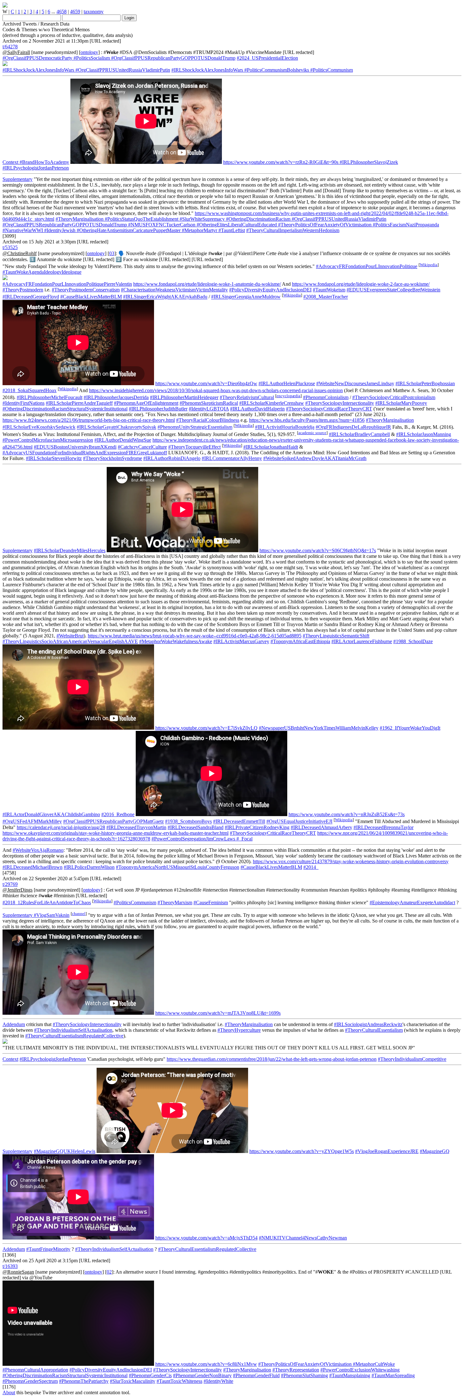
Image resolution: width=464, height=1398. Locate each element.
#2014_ (310, 867)
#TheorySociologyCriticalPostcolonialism (393, 397)
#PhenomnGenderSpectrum (30, 1381)
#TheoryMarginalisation (80, 219)
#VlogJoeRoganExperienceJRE (387, 1151)
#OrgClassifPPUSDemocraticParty (37, 58)
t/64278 (10, 46)
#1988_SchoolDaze (413, 641)
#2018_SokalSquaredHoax (30, 390)
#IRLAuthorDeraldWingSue (122, 440)
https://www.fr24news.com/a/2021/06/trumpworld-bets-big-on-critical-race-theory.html (89, 420)
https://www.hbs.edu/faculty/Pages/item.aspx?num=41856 (307, 420)
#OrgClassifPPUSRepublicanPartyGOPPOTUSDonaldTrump (172, 58)
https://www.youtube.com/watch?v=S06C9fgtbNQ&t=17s (317, 550)
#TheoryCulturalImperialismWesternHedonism (292, 230)
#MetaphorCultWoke (373, 1364)
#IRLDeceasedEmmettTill (239, 821)
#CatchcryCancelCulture (142, 447)
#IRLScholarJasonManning (423, 434)
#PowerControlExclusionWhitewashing (360, 1369)
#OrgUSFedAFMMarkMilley (32, 821)
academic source (312, 432)
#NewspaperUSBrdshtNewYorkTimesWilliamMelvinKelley (318, 728)
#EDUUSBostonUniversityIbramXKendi (75, 447)
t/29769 (10, 884)
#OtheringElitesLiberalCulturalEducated (236, 224)
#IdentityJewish (59, 230)
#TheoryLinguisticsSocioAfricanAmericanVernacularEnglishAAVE (70, 641)
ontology (89, 52)
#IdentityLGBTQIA (209, 408)
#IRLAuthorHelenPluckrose (287, 383)
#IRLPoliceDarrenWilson (89, 867)
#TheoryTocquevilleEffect (194, 447)
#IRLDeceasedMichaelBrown (32, 867)
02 (109, 1272)
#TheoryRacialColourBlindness (207, 420)
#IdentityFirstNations (24, 403)
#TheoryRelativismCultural (247, 397)
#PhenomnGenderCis (150, 1375)
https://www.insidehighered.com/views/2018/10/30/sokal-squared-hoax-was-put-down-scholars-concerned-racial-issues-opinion (216, 390)
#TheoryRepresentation (295, 1369)
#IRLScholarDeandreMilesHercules (69, 550)
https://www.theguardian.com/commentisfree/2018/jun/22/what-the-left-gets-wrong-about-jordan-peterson (272, 1059)
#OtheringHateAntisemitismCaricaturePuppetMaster (128, 230)
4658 (62, 11)
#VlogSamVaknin (51, 915)
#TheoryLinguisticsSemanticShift (336, 635)
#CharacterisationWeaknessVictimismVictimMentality (174, 289)
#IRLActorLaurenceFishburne (361, 641)
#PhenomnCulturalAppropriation (35, 1369)
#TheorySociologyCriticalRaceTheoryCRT (329, 408)
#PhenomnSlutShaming (304, 1375)
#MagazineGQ (434, 1151)
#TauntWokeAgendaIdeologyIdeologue (42, 272)
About (9, 1392)
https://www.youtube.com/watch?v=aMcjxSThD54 (206, 1237)
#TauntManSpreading (393, 1375)
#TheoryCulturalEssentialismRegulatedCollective (74, 1035)
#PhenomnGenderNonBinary (202, 1375)
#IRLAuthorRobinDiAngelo (171, 458)
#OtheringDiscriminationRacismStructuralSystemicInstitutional (65, 408)
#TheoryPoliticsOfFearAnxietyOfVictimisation (324, 224)
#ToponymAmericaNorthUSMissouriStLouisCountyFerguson (177, 867)
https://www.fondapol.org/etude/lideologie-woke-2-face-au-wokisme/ (361, 284)
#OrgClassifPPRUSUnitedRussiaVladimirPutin (122, 70)
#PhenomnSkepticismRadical (209, 403)
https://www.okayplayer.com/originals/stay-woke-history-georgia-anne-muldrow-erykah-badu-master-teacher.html (116, 833)
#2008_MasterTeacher (325, 297)
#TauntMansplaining (349, 1375)
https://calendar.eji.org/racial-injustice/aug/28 (61, 827)
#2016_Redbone (117, 814)
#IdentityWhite (218, 1381)
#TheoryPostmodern (23, 289)
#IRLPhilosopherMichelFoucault (49, 397)
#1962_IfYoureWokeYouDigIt (410, 728)
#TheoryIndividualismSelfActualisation (73, 1030)
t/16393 (10, 1266)
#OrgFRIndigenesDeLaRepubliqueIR (353, 427)
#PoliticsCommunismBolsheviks (276, 70)
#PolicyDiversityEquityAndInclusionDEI (270, 289)
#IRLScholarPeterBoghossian (425, 383)
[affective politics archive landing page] (5, 6)
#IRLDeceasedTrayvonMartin (136, 827)
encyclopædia (288, 395)
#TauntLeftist (231, 230)
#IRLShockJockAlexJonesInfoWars (38, 70)
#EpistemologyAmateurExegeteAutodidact (412, 902)
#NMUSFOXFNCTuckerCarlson (161, 224)
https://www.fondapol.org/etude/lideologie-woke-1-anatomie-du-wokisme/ (207, 284)
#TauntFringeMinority (48, 1249)
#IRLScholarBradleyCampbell (359, 434)
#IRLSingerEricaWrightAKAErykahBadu (165, 297)
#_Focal (244, 838)
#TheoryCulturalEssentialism (374, 1030)
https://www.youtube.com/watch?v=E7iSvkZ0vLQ (206, 728)
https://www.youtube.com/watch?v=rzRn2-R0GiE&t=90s (280, 162)
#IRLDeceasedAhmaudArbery (321, 827)
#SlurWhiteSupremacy (201, 219)
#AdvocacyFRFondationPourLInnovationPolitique (366, 266)
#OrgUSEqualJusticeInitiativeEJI (299, 821)
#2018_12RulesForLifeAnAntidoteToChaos (47, 902)
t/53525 (10, 247)
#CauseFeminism (210, 902)
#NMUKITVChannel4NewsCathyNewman (303, 1237)
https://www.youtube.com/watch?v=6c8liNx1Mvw (206, 1364)
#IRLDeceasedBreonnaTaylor (383, 827)
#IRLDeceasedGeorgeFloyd (31, 297)
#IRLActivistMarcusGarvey (241, 641)
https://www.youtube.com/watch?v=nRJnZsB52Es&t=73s (347, 814)
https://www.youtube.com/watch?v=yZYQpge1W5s (301, 1151)
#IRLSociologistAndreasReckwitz (368, 1024)
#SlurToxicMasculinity (132, 1381)
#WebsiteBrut (70, 635)
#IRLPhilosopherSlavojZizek (368, 162)
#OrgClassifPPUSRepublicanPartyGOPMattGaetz (113, 821)
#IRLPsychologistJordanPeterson (36, 167)
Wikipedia (428, 264)
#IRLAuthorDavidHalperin (257, 408)
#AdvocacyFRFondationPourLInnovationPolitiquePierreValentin (67, 284)
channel (79, 913)
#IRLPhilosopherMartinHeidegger (184, 397)
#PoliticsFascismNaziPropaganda (405, 224)
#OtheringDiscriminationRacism (257, 219)
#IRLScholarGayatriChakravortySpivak (116, 427)
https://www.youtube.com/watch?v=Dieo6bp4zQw (206, 383)
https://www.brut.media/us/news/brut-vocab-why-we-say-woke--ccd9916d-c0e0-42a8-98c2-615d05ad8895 (194, 635)
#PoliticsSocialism (91, 58)
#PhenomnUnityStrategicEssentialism (195, 427)
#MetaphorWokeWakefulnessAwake (175, 641)
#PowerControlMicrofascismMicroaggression (48, 440)
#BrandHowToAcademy (43, 162)
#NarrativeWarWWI (23, 230)
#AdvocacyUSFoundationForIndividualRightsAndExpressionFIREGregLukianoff (85, 452)
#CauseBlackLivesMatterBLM (91, 297)
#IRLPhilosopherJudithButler (158, 408)
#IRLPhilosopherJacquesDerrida (116, 397)
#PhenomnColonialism (325, 397)
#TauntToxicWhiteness (179, 1381)
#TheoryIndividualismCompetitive (412, 1059)
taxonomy (94, 11)
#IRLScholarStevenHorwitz (54, 458)
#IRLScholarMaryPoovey (401, 403)
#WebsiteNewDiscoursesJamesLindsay (355, 383)
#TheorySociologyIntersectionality (339, 403)
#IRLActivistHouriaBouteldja (284, 427)
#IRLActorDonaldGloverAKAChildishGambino (51, 814)
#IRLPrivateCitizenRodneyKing (257, 827)
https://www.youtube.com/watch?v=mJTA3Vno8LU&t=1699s (218, 1013)
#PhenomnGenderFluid (256, 1375)
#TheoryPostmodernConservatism (86, 289)
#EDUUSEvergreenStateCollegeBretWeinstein (393, 289)
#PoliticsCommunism (331, 70)
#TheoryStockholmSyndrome (112, 458)
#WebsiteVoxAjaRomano (38, 850)
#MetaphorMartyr (199, 230)
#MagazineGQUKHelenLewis (64, 1151)
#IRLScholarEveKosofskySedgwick (39, 427)
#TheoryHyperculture (239, 1030)
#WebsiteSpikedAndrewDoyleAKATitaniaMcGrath (314, 458)
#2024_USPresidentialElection (267, 58)
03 (111, 253)
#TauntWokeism (329, 289)
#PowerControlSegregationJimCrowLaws (193, 838)
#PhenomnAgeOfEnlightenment (146, 403)
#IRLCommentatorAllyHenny (232, 458)
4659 (75, 11)
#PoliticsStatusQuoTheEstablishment (141, 219)
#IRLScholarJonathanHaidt (270, 447)
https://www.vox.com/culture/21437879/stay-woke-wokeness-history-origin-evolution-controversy (351, 861)
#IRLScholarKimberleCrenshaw (271, 403)
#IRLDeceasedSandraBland (195, 827)
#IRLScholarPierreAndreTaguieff (79, 403)
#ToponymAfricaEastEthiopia (300, 641)
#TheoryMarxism (175, 902)
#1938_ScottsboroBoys (188, 821)
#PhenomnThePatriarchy (84, 1381)
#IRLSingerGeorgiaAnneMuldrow (246, 297)
